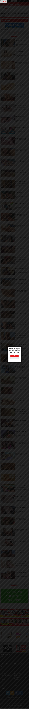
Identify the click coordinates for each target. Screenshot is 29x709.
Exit (14, 357)
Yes (14, 355)
